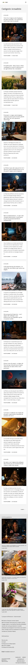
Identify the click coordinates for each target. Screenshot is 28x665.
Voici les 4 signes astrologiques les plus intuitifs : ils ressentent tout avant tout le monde (13, 19)
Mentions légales (20, 661)
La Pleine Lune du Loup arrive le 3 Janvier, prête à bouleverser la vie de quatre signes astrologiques (14, 169)
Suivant (22, 509)
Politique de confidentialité (8, 643)
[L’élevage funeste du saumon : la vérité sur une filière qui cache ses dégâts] (14, 281)
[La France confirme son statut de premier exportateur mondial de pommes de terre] (14, 427)
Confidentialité (20, 659)
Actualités (6, 15)
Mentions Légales (6, 645)
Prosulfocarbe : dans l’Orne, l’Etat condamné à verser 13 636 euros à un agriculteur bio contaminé (14, 67)
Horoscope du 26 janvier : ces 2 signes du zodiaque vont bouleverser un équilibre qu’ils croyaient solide (13, 317)
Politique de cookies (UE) (8, 647)
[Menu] (25, 2)
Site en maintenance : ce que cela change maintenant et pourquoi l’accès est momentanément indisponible (14, 218)
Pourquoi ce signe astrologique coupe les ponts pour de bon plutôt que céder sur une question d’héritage (14, 117)
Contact (4, 642)
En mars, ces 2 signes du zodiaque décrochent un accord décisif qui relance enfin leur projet (14, 463)
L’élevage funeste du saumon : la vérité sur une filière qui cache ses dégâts (14, 268)
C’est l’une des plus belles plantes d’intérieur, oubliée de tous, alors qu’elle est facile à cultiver (13, 610)
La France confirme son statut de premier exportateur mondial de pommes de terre (13, 414)
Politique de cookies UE (21, 662)
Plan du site (4, 640)
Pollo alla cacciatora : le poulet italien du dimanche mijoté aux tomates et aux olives (14, 578)
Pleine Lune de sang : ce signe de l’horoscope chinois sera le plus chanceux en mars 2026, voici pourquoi (13, 366)
